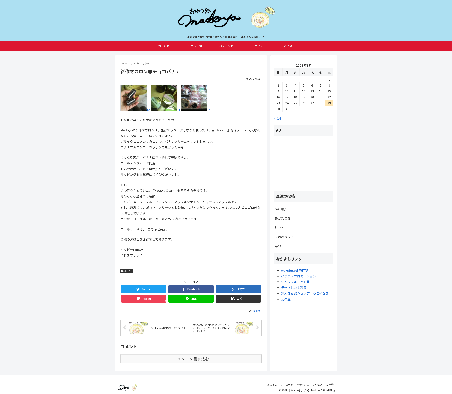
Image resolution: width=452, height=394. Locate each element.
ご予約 (330, 384)
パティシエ (303, 384)
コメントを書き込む (191, 359)
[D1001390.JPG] (195, 109)
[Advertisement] (303, 163)
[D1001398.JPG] (165, 109)
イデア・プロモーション (298, 276)
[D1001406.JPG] (135, 109)
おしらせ (127, 270)
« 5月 (277, 118)
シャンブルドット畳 (295, 281)
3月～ (279, 227)
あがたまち (282, 218)
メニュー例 (287, 384)
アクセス (317, 384)
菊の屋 (286, 299)
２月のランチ (284, 236)
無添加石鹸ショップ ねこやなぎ (305, 293)
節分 (278, 246)
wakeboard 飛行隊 (294, 270)
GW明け (280, 209)
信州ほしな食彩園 (294, 287)
